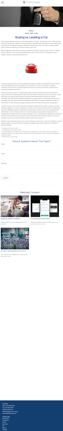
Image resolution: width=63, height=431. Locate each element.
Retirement (5, 418)
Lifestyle (4, 429)
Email (3, 153)
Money (4, 427)
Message (4, 163)
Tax (3, 426)
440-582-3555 (10, 405)
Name (3, 144)
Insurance (5, 424)
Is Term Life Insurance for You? (13, 251)
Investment (5, 420)
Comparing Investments (40, 219)
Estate (4, 422)
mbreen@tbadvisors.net (9, 413)
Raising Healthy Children (10, 219)
